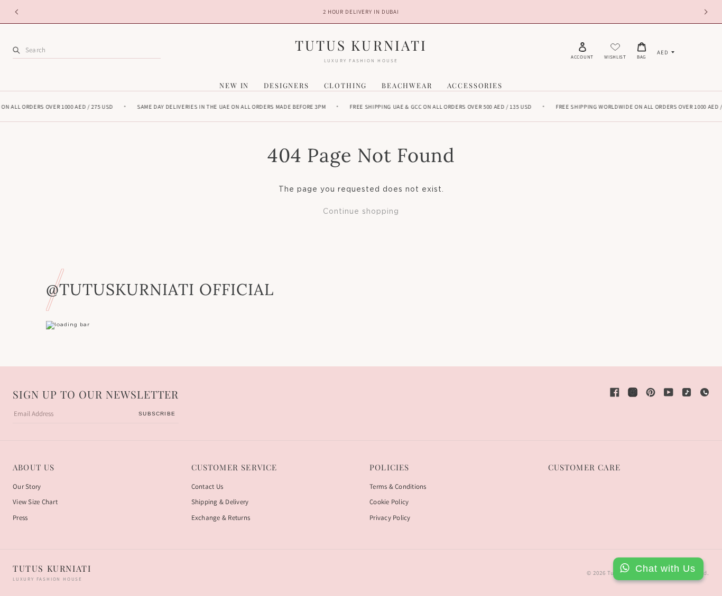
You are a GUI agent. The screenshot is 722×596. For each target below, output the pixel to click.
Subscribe (156, 414)
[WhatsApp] (704, 392)
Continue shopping (361, 211)
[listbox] (665, 52)
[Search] (16, 50)
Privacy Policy (390, 517)
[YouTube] (668, 392)
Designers (286, 85)
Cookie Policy (389, 501)
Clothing (345, 85)
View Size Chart (35, 501)
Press (20, 517)
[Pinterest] (650, 392)
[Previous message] (18, 11)
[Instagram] (632, 392)
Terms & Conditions (398, 486)
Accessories (475, 85)
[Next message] (704, 11)
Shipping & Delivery (220, 501)
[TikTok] (686, 392)
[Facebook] (614, 392)
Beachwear (407, 85)
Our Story (27, 486)
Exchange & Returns (221, 517)
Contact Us (207, 486)
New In (234, 85)
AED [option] (663, 52)
